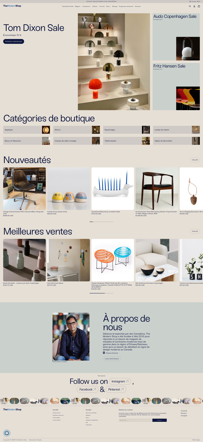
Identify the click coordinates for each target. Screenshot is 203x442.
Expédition (88, 415)
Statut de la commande (91, 412)
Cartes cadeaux (56, 417)
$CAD (198, 1)
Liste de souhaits (56, 420)
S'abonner (159, 420)
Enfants (95, 6)
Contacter (138, 6)
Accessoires (86, 6)
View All (195, 160)
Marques (114, 6)
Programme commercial (126, 6)
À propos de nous (56, 412)
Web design (196, 440)
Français (194, 1)
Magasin (77, 6)
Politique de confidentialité (92, 420)
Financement (89, 424)
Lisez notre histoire (112, 359)
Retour (87, 417)
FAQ (87, 422)
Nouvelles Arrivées (67, 6)
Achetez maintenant (13, 41)
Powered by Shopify (35, 440)
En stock (102, 6)
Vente (108, 6)
